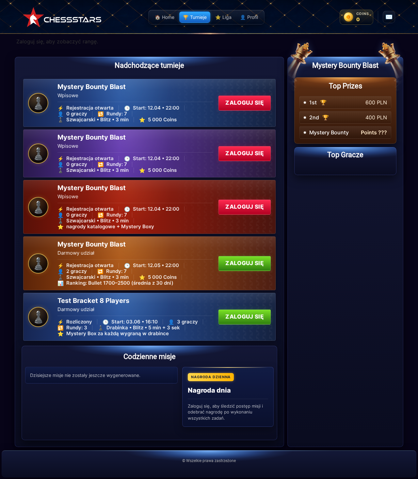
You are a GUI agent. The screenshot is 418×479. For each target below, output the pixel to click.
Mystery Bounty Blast (91, 87)
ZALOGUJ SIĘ (244, 102)
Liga (223, 17)
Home (164, 17)
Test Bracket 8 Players (93, 301)
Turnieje (195, 17)
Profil (249, 17)
